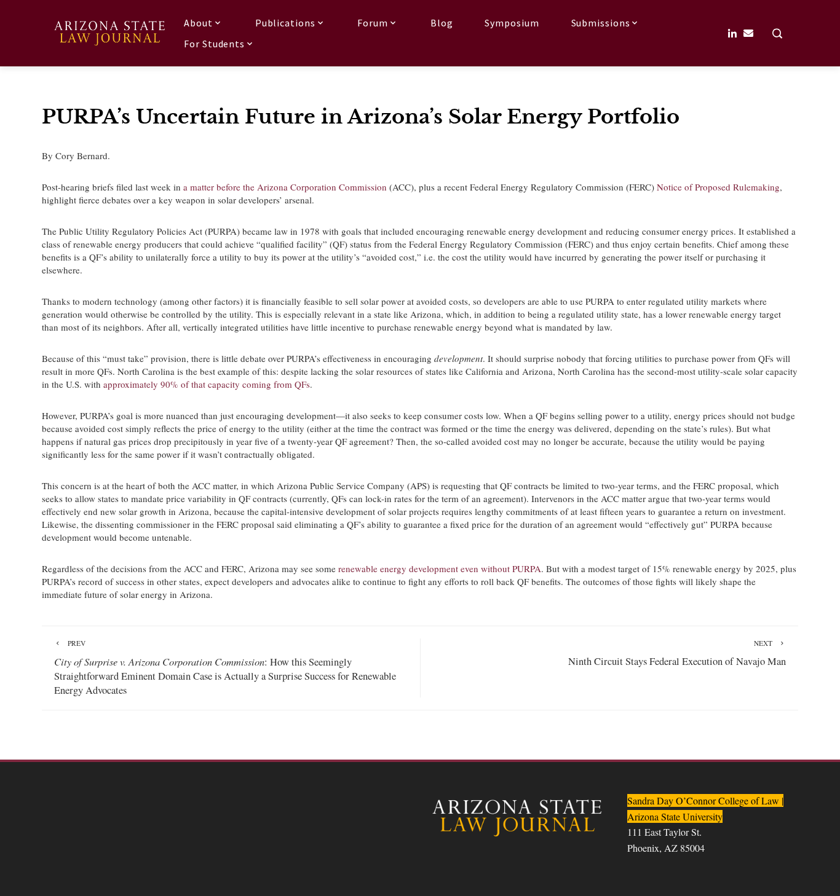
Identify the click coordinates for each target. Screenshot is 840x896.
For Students (214, 43)
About (198, 23)
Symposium (512, 23)
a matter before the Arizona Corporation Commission (285, 187)
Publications (285, 23)
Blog (441, 23)
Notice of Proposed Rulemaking (718, 187)
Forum (372, 23)
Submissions (600, 23)
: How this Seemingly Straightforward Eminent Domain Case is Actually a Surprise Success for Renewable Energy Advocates (225, 668)
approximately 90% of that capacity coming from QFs (206, 384)
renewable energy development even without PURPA (439, 568)
